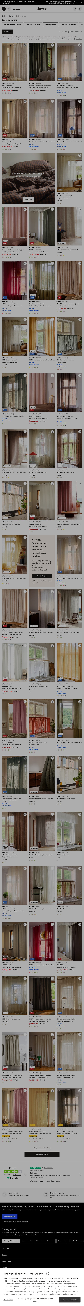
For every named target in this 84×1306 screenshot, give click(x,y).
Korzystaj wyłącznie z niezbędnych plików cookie (35, 1299)
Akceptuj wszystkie (69, 1300)
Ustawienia (8, 1300)
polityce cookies (69, 1294)
